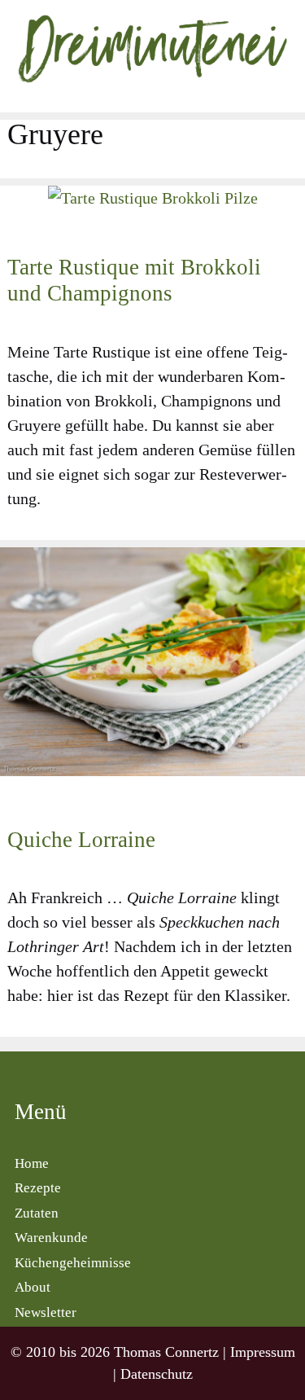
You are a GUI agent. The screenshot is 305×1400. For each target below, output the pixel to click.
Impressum (262, 1352)
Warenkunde (51, 1237)
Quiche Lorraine (81, 839)
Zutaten (37, 1213)
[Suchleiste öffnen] (288, 97)
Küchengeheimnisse (73, 1263)
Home (32, 1163)
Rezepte (38, 1188)
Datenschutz (156, 1374)
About (32, 1287)
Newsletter (45, 1312)
